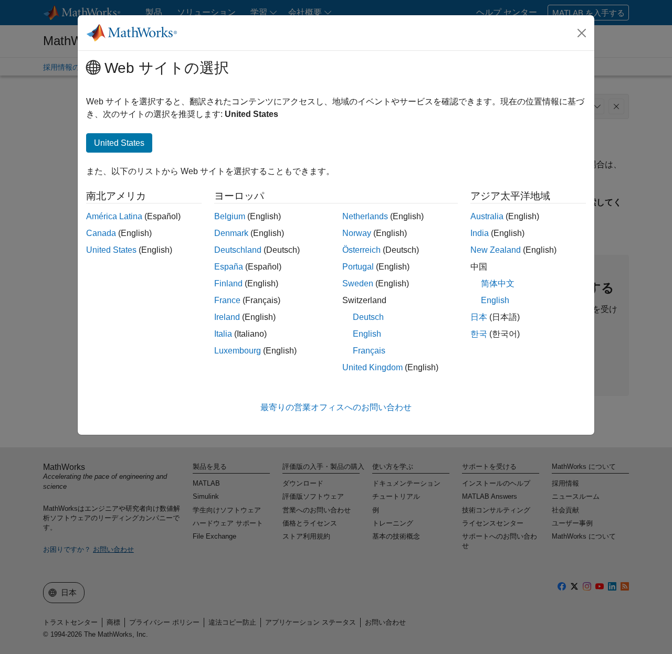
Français (369, 350)
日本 (478, 317)
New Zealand (495, 249)
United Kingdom (372, 367)
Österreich (361, 249)
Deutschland (237, 249)
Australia (486, 216)
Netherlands (365, 216)
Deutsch (368, 317)
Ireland (227, 317)
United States (111, 249)
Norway (356, 233)
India (479, 233)
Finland (228, 283)
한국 (478, 333)
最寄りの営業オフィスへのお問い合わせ (336, 407)
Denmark (231, 233)
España (228, 266)
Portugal (358, 266)
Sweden (357, 283)
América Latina (114, 216)
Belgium (229, 216)
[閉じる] (581, 33)
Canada (101, 233)
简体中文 (497, 283)
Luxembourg (237, 350)
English (367, 333)
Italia (223, 333)
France (227, 300)
